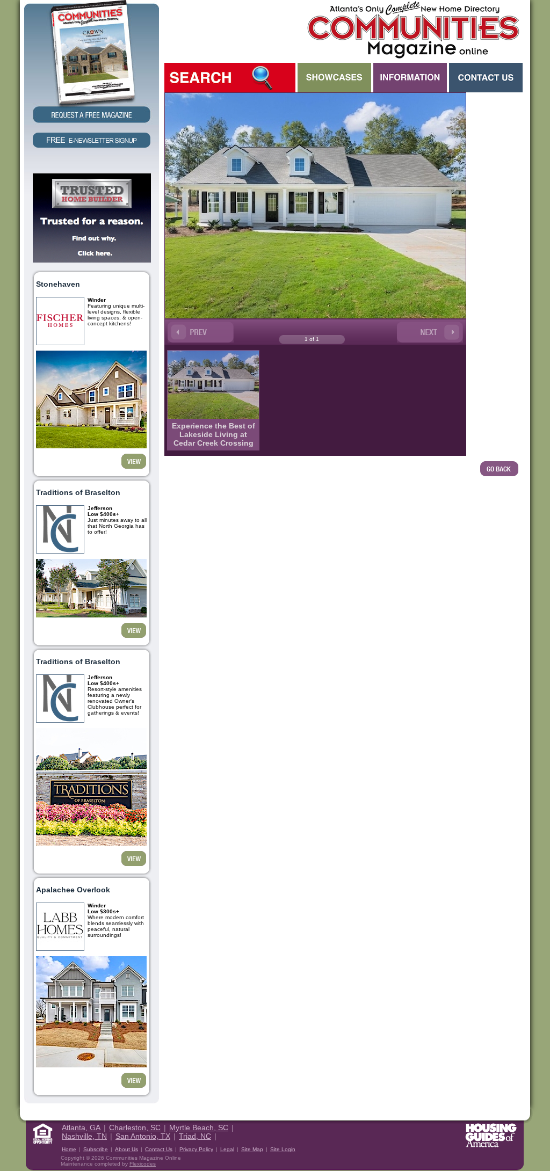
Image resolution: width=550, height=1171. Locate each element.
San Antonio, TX (142, 1136)
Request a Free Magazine (91, 62)
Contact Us (486, 77)
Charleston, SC (135, 1127)
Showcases (334, 77)
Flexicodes (142, 1164)
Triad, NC (195, 1136)
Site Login (282, 1149)
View (133, 461)
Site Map (252, 1149)
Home (69, 1149)
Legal (227, 1149)
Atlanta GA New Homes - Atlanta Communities (412, 29)
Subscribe (95, 1149)
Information (410, 77)
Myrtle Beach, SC (198, 1127)
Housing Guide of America (491, 1135)
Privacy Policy (196, 1149)
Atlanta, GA (81, 1127)
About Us (126, 1149)
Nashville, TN (84, 1136)
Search (229, 77)
